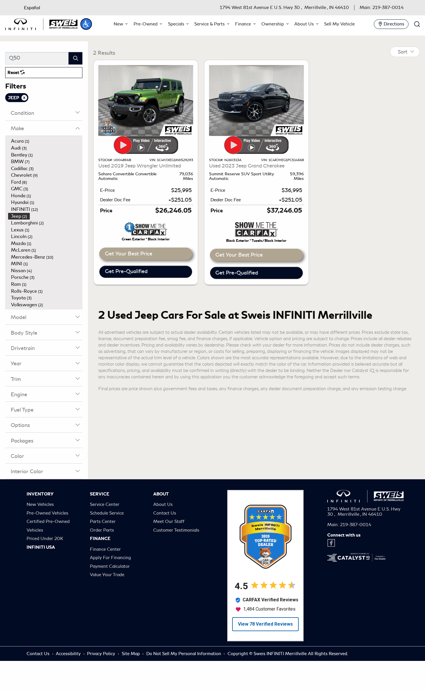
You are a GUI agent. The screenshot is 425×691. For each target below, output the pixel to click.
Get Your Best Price (128, 253)
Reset (14, 72)
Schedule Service (107, 513)
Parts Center (103, 521)
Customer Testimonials (176, 530)
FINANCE (100, 538)
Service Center (104, 504)
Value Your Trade (107, 574)
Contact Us (164, 513)
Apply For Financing (110, 557)
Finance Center (105, 549)
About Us (163, 504)
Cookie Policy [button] (94, 672)
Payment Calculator (110, 566)
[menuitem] (45, 141)
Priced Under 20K (45, 538)
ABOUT (161, 494)
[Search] (75, 58)
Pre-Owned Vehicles (47, 513)
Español (32, 7)
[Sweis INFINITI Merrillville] (41, 23)
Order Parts (102, 530)
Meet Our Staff (168, 521)
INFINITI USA (41, 547)
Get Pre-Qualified (126, 271)
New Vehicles (40, 504)
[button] (86, 24)
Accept (385, 672)
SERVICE (99, 494)
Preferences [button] (215, 672)
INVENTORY (40, 494)
